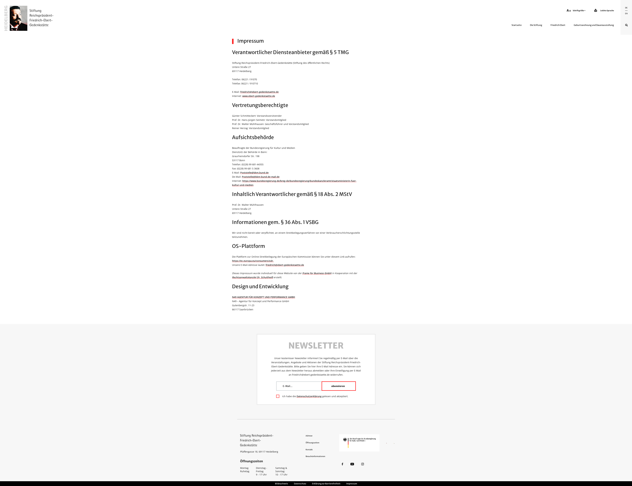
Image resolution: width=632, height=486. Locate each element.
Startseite (517, 25)
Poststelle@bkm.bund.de (254, 172)
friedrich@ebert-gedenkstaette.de (259, 91)
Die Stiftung (536, 25)
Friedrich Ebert (558, 25)
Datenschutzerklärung (309, 396)
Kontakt (309, 449)
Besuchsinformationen (315, 456)
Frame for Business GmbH (316, 273)
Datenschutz (300, 483)
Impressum (351, 483)
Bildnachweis (281, 483)
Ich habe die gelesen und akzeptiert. (315, 396)
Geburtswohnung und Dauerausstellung (594, 25)
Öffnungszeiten (312, 443)
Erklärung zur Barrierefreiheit (326, 483)
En (626, 13)
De (626, 8)
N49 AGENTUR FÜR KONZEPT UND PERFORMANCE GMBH (263, 297)
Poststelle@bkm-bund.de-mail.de (260, 176)
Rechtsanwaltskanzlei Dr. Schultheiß (252, 277)
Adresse (309, 436)
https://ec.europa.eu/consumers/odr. (253, 260)
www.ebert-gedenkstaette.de (258, 96)
